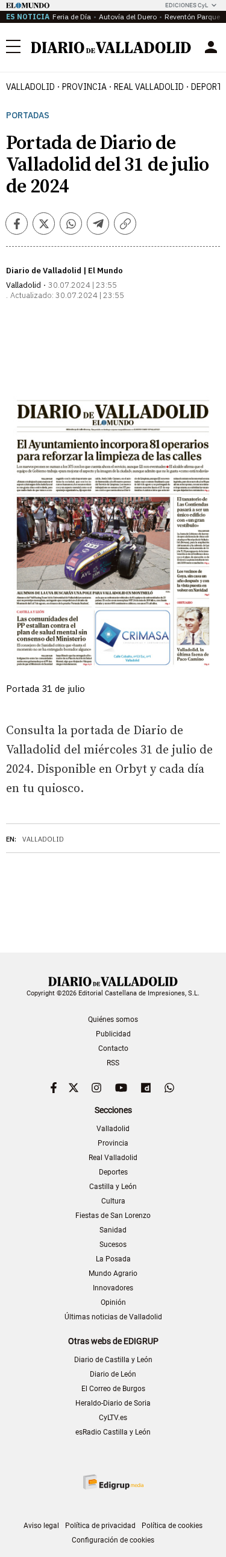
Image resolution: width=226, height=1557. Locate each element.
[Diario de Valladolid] (111, 48)
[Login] (211, 47)
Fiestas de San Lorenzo (113, 1215)
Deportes (113, 1172)
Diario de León (113, 1374)
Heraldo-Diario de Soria (113, 1403)
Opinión (113, 1302)
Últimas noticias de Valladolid (113, 1317)
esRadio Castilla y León (113, 1432)
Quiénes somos (113, 1019)
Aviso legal (41, 1525)
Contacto (113, 1048)
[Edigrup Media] (113, 1481)
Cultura (113, 1201)
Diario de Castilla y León (113, 1360)
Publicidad (113, 1034)
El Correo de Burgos (113, 1388)
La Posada (113, 1259)
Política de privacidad (100, 1525)
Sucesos (113, 1244)
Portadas (27, 115)
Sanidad (113, 1230)
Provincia (84, 86)
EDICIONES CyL (186, 5)
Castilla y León (113, 1186)
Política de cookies (172, 1525)
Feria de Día (71, 16)
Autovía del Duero (128, 16)
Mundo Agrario (113, 1273)
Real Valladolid (149, 86)
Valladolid (30, 86)
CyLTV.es (113, 1417)
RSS (113, 1063)
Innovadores (113, 1288)
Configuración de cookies (113, 1540)
